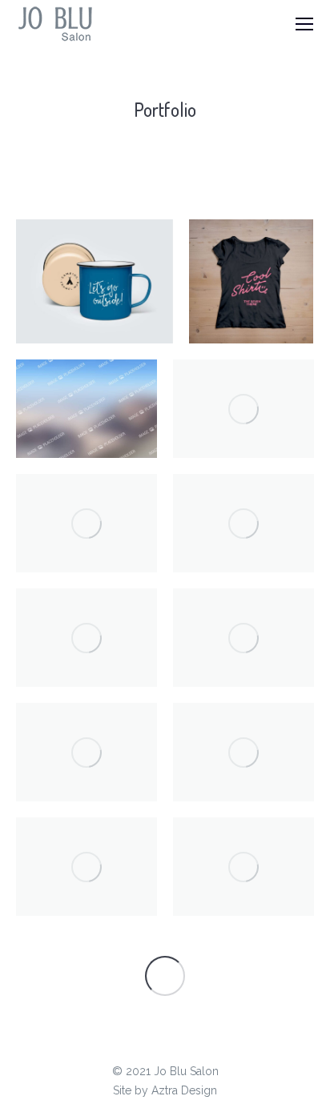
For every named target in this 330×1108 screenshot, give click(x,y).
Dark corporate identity (86, 523)
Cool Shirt (251, 281)
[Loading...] (165, 976)
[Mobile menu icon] (304, 24)
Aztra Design (184, 1090)
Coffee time (243, 752)
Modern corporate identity (86, 409)
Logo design (87, 637)
